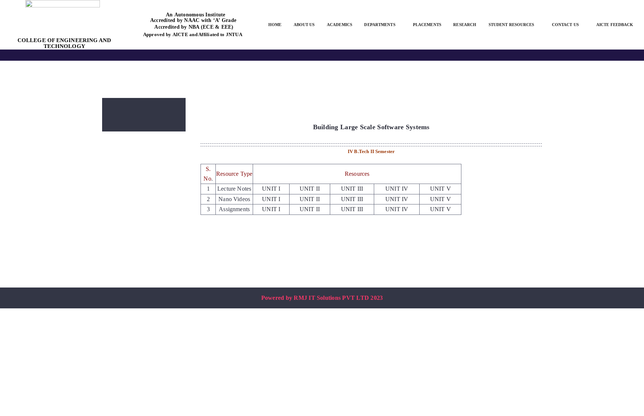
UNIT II (310, 188)
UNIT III (352, 188)
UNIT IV (396, 188)
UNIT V (440, 188)
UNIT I (271, 188)
